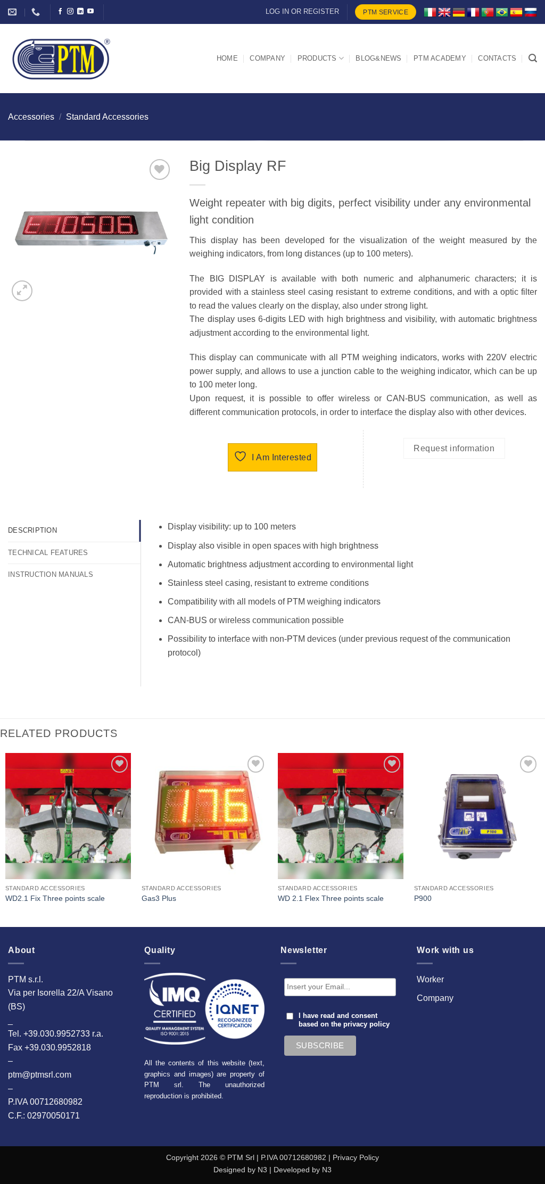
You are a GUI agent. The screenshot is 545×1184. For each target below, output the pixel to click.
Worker (430, 979)
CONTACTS (497, 58)
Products (317, 58)
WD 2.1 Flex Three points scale (331, 898)
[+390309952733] (37, 12)
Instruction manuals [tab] (50, 574)
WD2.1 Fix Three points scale (55, 898)
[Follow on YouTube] (90, 11)
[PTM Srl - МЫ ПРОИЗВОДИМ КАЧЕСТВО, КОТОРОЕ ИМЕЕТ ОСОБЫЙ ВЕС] (61, 58)
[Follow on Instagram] (70, 11)
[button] (533, 58)
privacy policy (366, 1024)
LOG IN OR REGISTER (302, 11)
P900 (423, 898)
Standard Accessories (107, 116)
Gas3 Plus (159, 898)
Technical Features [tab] (48, 553)
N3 (262, 1169)
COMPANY (267, 58)
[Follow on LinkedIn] (80, 11)
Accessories (31, 116)
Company (435, 998)
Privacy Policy (356, 1157)
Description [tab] (32, 530)
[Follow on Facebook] (60, 11)
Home (227, 58)
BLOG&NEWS (378, 58)
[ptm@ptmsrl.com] (13, 12)
